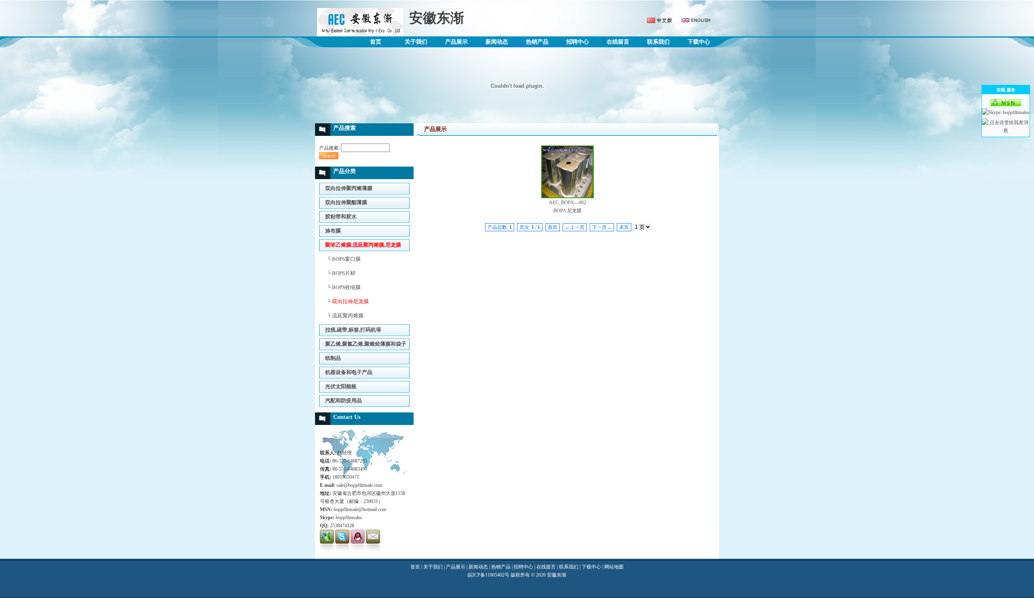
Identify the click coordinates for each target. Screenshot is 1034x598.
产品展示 (456, 42)
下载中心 (698, 42)
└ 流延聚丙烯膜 (345, 316)
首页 (375, 42)
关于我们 (416, 42)
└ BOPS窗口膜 (344, 259)
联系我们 (658, 42)
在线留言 (618, 42)
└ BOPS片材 (341, 273)
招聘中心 (577, 42)
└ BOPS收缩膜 (344, 287)
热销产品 (537, 42)
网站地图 (614, 567)
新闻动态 (496, 42)
